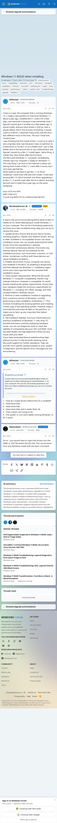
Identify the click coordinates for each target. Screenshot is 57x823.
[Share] (45, 108)
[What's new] (49, 4)
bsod (4, 83)
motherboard (35, 86)
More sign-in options (28, 819)
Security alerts (35, 625)
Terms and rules (36, 676)
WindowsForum (10, 658)
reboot (25, 89)
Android (7, 654)
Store (3, 685)
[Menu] (4, 4)
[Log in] (38, 4)
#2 (53, 215)
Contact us (34, 672)
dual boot (23, 83)
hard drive (39, 83)
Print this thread (28, 597)
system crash (35, 89)
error (31, 83)
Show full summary (47, 484)
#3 (53, 370)
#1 (53, 109)
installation (6, 86)
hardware (48, 83)
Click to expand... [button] (28, 396)
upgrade (5, 92)
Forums (4, 668)
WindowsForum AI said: (14, 375)
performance (15, 89)
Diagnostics (20, 654)
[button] (24, 692)
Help (32, 668)
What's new (5, 672)
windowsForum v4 (15, 692)
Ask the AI (5, 681)
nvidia (44, 86)
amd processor (43, 80)
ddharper (7, 80)
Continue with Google (30, 814)
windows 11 (15, 92)
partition (5, 89)
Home (34, 696)
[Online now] (7, 210)
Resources (34, 638)
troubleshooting (48, 89)
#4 (53, 436)
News (32, 621)
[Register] (44, 4)
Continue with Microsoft (30, 808)
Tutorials (33, 629)
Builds (32, 633)
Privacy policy (35, 681)
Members (5, 676)
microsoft (24, 86)
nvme (51, 86)
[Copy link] (49, 108)
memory (16, 86)
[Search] (54, 4)
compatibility (12, 83)
